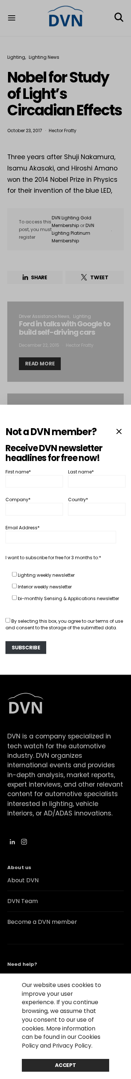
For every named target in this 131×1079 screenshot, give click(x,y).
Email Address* (22, 527)
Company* (18, 499)
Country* (78, 499)
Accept (65, 1065)
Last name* (81, 471)
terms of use (109, 621)
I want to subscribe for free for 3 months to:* (53, 557)
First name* (18, 471)
